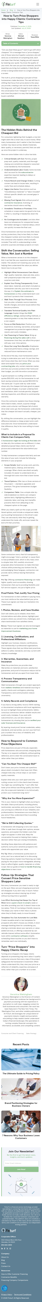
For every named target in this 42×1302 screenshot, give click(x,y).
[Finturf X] (7, 1248)
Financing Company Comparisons (14, 1280)
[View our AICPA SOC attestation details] (4, 1288)
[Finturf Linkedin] (2, 1248)
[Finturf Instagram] (10, 1248)
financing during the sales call (16, 338)
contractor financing (23, 580)
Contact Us (5, 1266)
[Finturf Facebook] (4, 1248)
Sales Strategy (31, 1033)
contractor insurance (13, 203)
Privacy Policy (6, 1294)
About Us (5, 1257)
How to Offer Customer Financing (14, 1274)
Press (3, 1263)
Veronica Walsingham (21, 994)
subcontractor (27, 172)
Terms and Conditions (22, 1294)
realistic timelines (12, 687)
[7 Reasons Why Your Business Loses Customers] (21, 1121)
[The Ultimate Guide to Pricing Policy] (21, 1059)
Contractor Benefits (9, 1277)
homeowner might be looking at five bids (20, 441)
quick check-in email (21, 903)
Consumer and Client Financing (12, 1033)
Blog (3, 1260)
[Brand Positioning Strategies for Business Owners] (21, 1089)
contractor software (19, 936)
